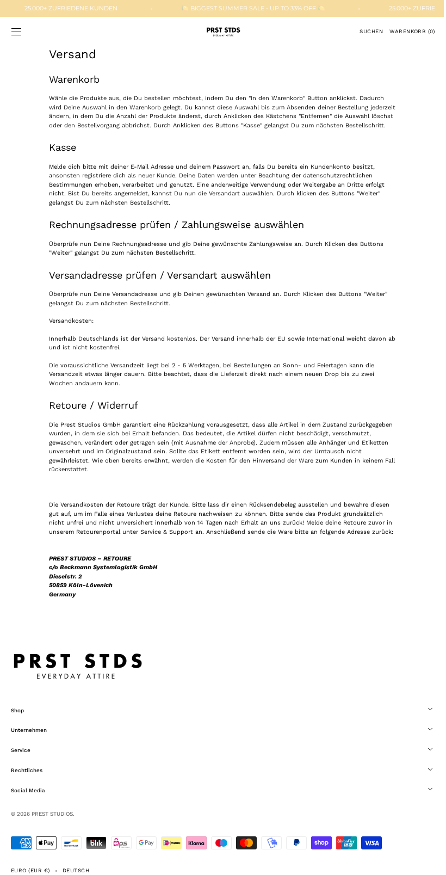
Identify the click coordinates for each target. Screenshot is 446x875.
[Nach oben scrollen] (421, 859)
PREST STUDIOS (52, 832)
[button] (16, 32)
